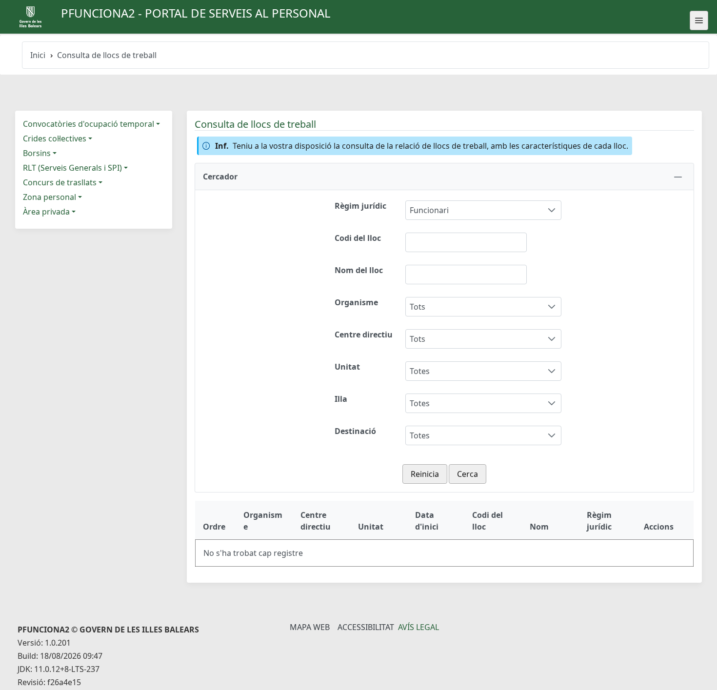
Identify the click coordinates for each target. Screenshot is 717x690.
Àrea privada (46, 211)
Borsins (37, 153)
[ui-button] (699, 20)
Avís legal (418, 627)
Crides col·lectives (54, 138)
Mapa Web (310, 627)
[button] (445, 176)
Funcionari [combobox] (429, 210)
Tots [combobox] (417, 306)
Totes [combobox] (420, 371)
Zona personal (49, 197)
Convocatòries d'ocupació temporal (88, 123)
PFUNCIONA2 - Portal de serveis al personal (196, 13)
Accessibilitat (366, 627)
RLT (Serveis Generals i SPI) (72, 167)
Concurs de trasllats (60, 182)
